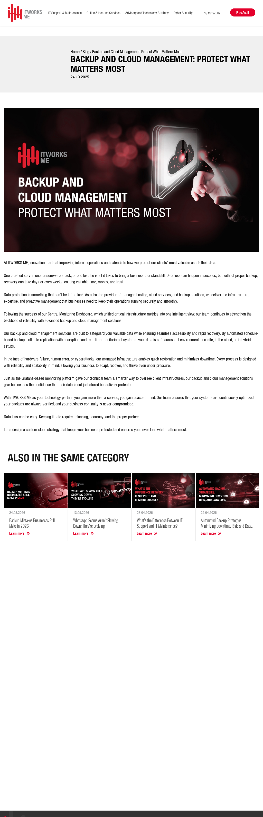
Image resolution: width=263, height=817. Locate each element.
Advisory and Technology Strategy (147, 13)
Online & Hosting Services (103, 13)
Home (75, 51)
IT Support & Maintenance (65, 13)
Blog (86, 51)
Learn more (16, 533)
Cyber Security (183, 13)
